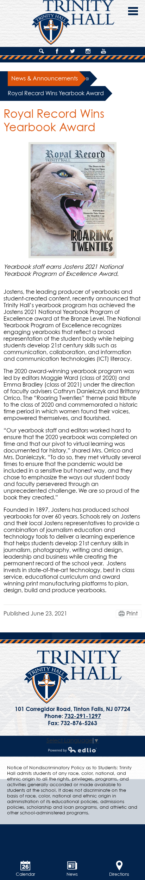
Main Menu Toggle (133, 11)
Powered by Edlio (72, 749)
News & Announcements (44, 78)
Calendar (25, 875)
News (72, 875)
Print (132, 614)
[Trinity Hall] (73, 677)
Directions (119, 875)
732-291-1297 (82, 716)
